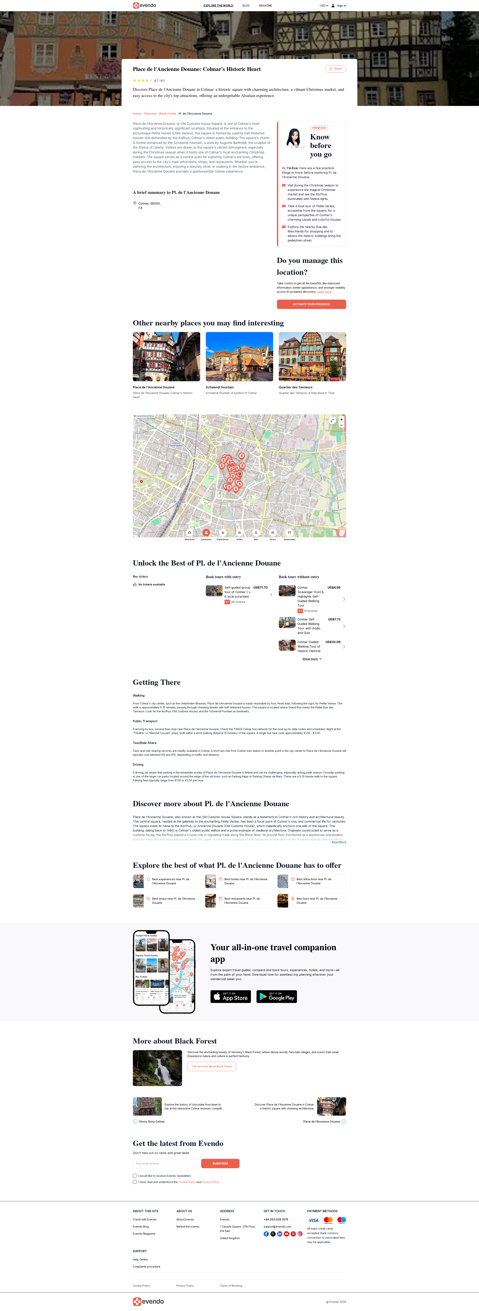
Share (338, 68)
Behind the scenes (187, 1226)
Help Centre (140, 1259)
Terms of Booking (231, 1285)
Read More (339, 841)
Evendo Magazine (144, 1233)
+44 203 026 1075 (276, 1219)
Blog (246, 5)
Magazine (265, 5)
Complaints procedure (146, 1266)
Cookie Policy (187, 1182)
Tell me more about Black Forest (212, 1066)
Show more (310, 658)
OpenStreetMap (145, 416)
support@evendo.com (277, 1226)
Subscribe (220, 1163)
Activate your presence (311, 304)
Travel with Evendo (145, 1219)
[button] (239, 474)
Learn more (324, 291)
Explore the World (218, 5)
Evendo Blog (141, 1226)
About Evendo (185, 1219)
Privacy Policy (210, 1182)
